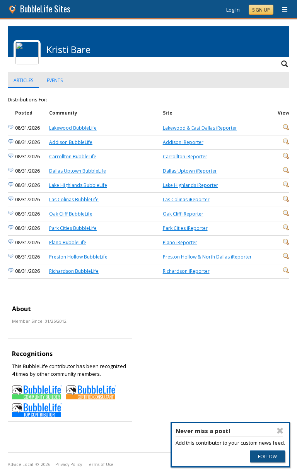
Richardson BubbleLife (74, 271)
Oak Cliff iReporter (183, 214)
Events (55, 80)
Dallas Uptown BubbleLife (77, 171)
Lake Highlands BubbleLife (78, 185)
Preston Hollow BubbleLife (78, 256)
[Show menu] (282, 9)
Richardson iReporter (186, 271)
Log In (233, 9)
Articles (23, 80)
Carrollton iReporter (185, 156)
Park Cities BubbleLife (73, 228)
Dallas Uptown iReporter (190, 171)
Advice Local (20, 464)
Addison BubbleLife (70, 142)
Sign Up (261, 10)
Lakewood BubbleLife (73, 128)
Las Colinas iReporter (186, 199)
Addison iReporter (183, 142)
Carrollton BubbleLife (72, 156)
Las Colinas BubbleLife (74, 199)
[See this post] (286, 128)
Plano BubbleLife (67, 242)
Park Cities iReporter (185, 228)
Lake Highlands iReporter (190, 185)
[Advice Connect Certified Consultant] (91, 397)
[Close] (280, 431)
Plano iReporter (180, 242)
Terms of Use (100, 464)
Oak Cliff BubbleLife (70, 214)
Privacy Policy (68, 464)
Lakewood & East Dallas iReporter (200, 128)
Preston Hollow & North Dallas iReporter (207, 256)
